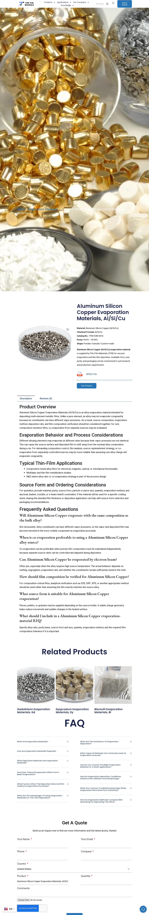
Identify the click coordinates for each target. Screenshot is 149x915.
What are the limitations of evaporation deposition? (99, 742)
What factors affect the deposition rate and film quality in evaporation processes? (40, 785)
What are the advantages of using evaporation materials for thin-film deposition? (39, 796)
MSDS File (91, 374)
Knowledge (66, 5)
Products (48, 2)
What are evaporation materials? (32, 741)
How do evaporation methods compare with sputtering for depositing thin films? (101, 800)
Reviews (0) (46, 398)
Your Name (23, 839)
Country (21, 863)
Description (26, 398)
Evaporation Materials (42, 209)
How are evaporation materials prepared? (36, 751)
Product (22, 876)
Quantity (86, 876)
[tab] (26, 399)
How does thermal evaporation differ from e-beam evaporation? (38, 773)
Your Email (87, 839)
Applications (62, 2)
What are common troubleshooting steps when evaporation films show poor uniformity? (103, 789)
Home (21, 209)
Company (86, 851)
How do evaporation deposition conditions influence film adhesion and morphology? (100, 777)
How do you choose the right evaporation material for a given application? (100, 766)
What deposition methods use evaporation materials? (37, 761)
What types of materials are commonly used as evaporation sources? (103, 754)
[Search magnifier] (107, 3)
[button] (43, 743)
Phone (21, 851)
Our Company (79, 2)
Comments (23, 888)
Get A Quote (124, 3)
